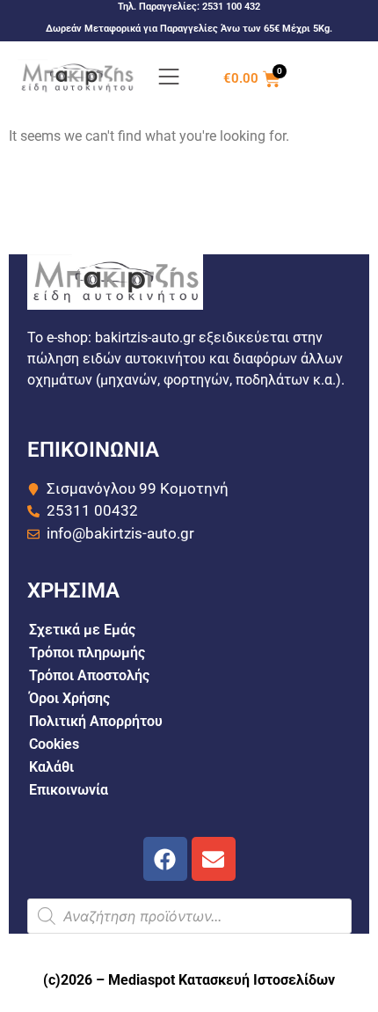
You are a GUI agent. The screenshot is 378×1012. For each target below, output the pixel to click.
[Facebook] (165, 859)
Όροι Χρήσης (69, 698)
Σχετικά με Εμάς (82, 629)
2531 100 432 (231, 6)
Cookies (54, 744)
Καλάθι (51, 767)
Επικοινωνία (68, 789)
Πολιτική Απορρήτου (96, 721)
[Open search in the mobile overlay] (189, 916)
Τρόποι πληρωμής (87, 652)
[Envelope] (214, 859)
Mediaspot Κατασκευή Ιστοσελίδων (221, 980)
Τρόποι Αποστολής (89, 675)
